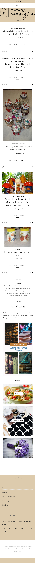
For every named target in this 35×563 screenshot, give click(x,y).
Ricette (31, 549)
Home (4, 488)
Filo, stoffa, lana (24, 58)
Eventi (30, 546)
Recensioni (25, 549)
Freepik (14, 318)
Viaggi (19, 551)
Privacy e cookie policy (9, 496)
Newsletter (5, 505)
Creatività (10, 546)
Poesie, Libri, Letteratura (14, 549)
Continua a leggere (17, 44)
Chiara (5, 51)
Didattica (16, 546)
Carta (17, 249)
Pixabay (25, 315)
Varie (15, 551)
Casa (5, 546)
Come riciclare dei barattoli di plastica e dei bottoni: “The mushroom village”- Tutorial (17, 202)
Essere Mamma (23, 546)
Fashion (5, 549)
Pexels (31, 315)
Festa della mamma (9, 58)
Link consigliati (6, 501)
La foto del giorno (17, 28)
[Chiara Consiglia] (17, 15)
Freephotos (7, 318)
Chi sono (4, 492)
